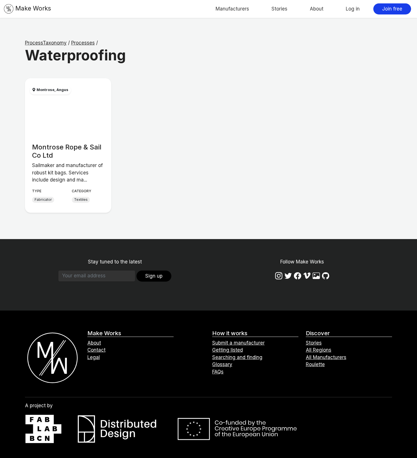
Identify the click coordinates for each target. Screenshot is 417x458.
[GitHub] (325, 275)
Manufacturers (232, 9)
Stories (279, 9)
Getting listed (227, 350)
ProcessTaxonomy (46, 43)
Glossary (222, 364)
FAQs (218, 372)
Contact (96, 350)
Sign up (154, 276)
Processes (83, 43)
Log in (353, 9)
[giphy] (316, 275)
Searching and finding (237, 357)
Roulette (315, 364)
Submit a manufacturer (238, 343)
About (316, 9)
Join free (392, 9)
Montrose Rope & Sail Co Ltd (66, 151)
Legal (93, 357)
